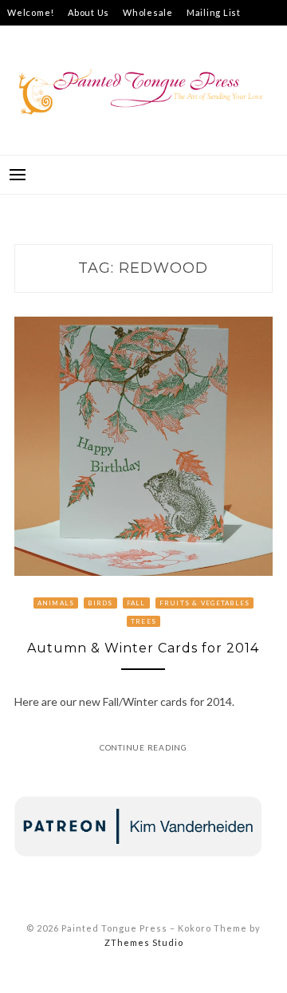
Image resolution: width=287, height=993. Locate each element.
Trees (143, 621)
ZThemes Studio (143, 942)
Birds (100, 603)
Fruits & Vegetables (204, 603)
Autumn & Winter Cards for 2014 (143, 648)
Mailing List (214, 12)
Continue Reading (143, 747)
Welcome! (30, 12)
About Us (88, 12)
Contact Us (33, 38)
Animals (56, 603)
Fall (136, 603)
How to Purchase (111, 38)
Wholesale (148, 12)
